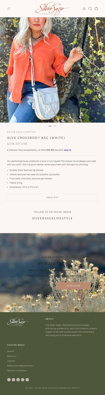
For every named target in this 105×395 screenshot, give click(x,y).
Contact (11, 361)
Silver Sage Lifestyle (21, 132)
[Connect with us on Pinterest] (18, 380)
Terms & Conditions (16, 371)
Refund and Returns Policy (20, 366)
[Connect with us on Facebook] (13, 380)
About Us (11, 356)
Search (10, 351)
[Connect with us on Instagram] (9, 380)
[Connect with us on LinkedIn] (27, 380)
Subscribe (74, 286)
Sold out (52, 197)
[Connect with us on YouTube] (23, 380)
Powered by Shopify (68, 388)
